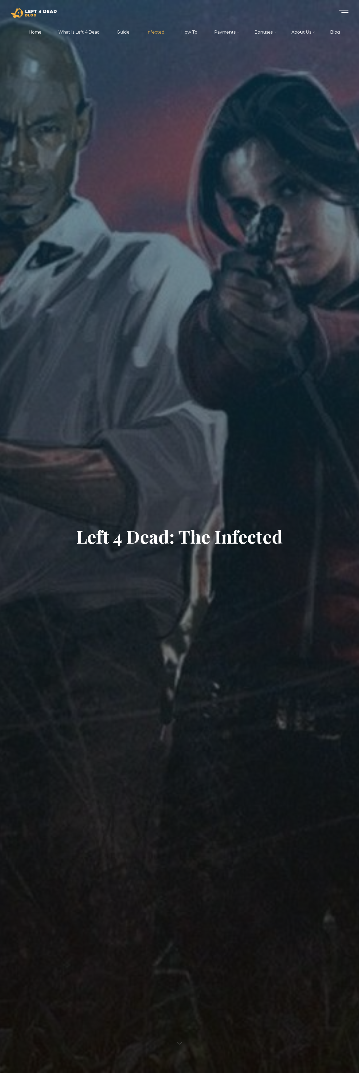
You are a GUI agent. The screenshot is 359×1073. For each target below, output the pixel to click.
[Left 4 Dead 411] (36, 12)
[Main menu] (343, 12)
